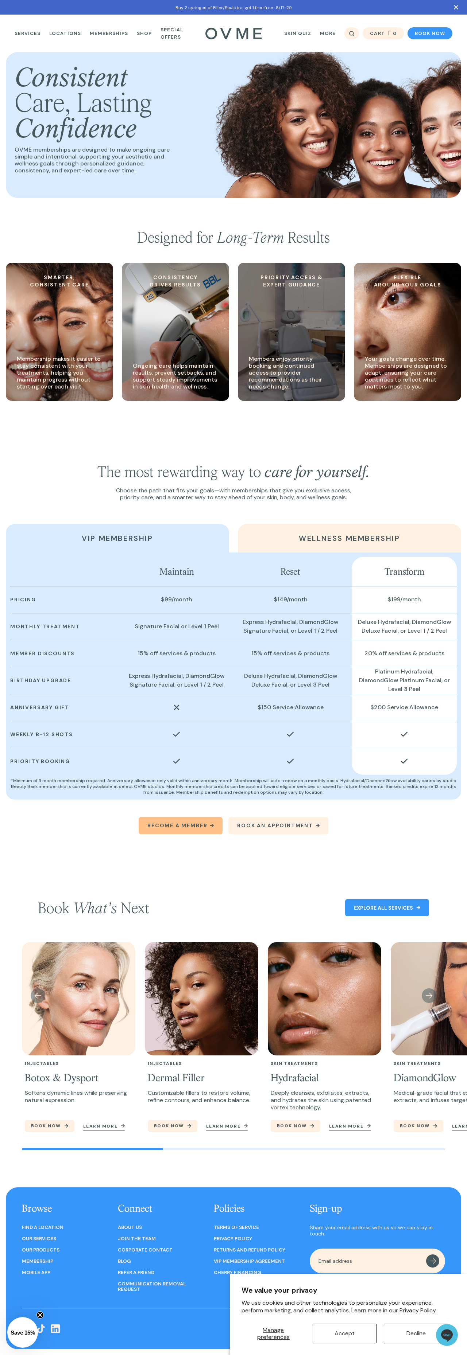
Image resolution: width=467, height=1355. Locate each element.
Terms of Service (236, 1227)
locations (65, 33)
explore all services (383, 908)
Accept (345, 1333)
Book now (430, 33)
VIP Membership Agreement (249, 1261)
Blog (124, 1261)
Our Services (39, 1238)
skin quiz (297, 33)
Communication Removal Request (152, 1286)
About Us (130, 1227)
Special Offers (172, 33)
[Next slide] (429, 995)
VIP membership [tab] (117, 538)
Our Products (40, 1250)
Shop (144, 33)
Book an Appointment (275, 825)
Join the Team (137, 1238)
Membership (37, 1261)
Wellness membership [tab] (349, 538)
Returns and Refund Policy (249, 1250)
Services (27, 33)
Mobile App (36, 1272)
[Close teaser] (40, 1315)
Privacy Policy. (418, 1310)
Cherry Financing (237, 1272)
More (328, 33)
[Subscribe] (432, 1261)
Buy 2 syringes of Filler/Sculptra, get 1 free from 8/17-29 (233, 8)
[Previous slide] (38, 995)
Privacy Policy (233, 1238)
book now (46, 1126)
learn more (100, 1126)
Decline (416, 1333)
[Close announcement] (456, 7)
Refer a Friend (136, 1272)
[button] (22, 1332)
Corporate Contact (145, 1250)
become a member (177, 825)
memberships (109, 33)
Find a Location (42, 1227)
